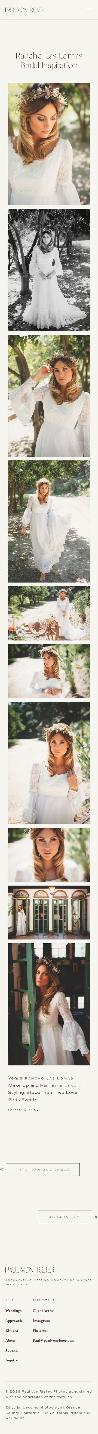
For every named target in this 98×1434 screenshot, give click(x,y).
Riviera (11, 1330)
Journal (12, 1350)
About (10, 1340)
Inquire (11, 1360)
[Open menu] (89, 10)
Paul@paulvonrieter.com (53, 1340)
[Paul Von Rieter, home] (24, 10)
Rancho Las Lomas (49, 1078)
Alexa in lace (65, 1217)
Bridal (35, 1110)
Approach (13, 1321)
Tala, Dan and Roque (43, 1170)
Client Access (43, 1311)
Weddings (13, 1311)
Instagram (41, 1321)
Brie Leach (66, 1086)
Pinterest (40, 1330)
